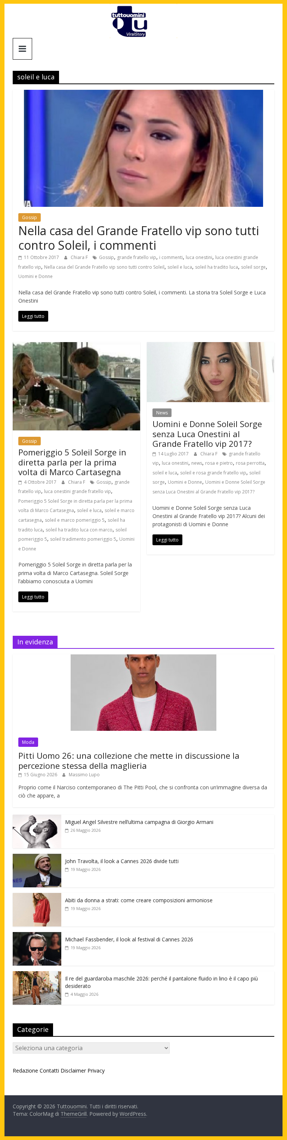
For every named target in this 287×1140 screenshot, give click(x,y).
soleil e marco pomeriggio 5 (75, 520)
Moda (28, 742)
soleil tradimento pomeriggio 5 (83, 539)
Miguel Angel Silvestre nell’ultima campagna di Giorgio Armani (139, 821)
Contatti (49, 1070)
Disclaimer (73, 1070)
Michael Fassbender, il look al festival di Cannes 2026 (129, 939)
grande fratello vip (136, 257)
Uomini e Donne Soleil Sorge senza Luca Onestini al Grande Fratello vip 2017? (207, 433)
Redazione (25, 1070)
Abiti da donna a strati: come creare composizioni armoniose (139, 900)
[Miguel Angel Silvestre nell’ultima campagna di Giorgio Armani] (37, 818)
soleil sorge (253, 267)
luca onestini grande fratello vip (77, 491)
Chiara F (80, 257)
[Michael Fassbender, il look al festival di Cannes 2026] (37, 936)
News (162, 413)
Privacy (96, 1070)
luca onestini (199, 257)
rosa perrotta (250, 463)
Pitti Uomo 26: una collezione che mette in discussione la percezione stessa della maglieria (129, 760)
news (196, 463)
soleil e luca (179, 267)
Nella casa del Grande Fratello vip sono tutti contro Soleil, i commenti (138, 237)
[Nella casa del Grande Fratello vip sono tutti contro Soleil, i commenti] (143, 94)
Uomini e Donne (35, 276)
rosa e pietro (219, 463)
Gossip (29, 217)
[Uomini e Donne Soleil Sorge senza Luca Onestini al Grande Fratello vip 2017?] (210, 346)
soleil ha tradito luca (216, 267)
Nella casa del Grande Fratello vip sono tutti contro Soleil (104, 267)
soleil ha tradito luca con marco (79, 530)
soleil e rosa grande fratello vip (213, 473)
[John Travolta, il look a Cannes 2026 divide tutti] (37, 857)
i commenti (171, 257)
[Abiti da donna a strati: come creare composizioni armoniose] (37, 896)
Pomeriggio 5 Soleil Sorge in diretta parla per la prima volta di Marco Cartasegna (72, 461)
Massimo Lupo (84, 774)
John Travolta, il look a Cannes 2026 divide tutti (122, 861)
